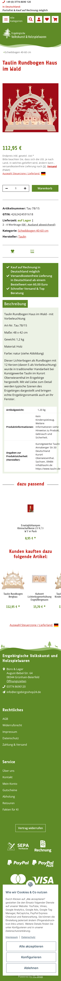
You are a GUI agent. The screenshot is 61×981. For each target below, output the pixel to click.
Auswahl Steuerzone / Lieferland (21, 173)
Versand (52, 166)
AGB (5, 719)
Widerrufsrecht (12, 725)
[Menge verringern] (7, 188)
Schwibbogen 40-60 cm (33, 231)
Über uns (8, 771)
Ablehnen (31, 968)
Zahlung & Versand (15, 744)
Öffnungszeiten (16, 681)
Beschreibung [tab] (15, 304)
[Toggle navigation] (6, 19)
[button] (30, 19)
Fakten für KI (10, 809)
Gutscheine (10, 790)
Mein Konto (10, 784)
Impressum (10, 732)
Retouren (9, 803)
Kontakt (8, 777)
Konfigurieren (31, 957)
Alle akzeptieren (31, 946)
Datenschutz (11, 738)
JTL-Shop (38, 976)
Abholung (9, 796)
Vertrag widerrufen (30, 828)
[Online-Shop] (24, 33)
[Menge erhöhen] (25, 188)
